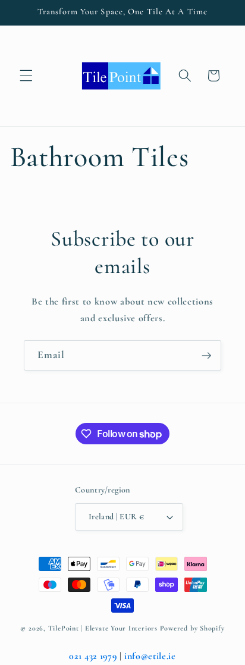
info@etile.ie (150, 656)
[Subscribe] (206, 355)
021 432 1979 (93, 656)
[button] (26, 75)
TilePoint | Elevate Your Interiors (103, 628)
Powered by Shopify (192, 628)
